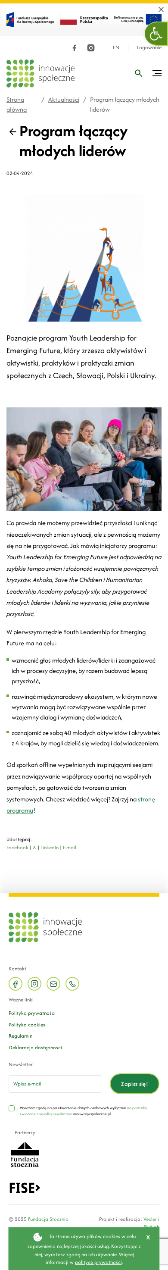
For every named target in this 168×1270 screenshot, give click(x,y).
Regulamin (20, 1035)
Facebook (17, 847)
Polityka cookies (27, 1024)
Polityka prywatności (32, 1013)
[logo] (40, 73)
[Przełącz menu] (157, 73)
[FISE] (25, 1187)
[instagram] (91, 48)
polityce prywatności (98, 1262)
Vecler (150, 1219)
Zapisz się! (134, 1084)
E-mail (69, 847)
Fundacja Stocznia (48, 1219)
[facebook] (74, 48)
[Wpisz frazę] (139, 73)
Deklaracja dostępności (35, 1047)
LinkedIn (49, 847)
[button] (156, 34)
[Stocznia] (24, 1153)
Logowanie (149, 47)
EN (116, 47)
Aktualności (63, 99)
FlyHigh (151, 1226)
